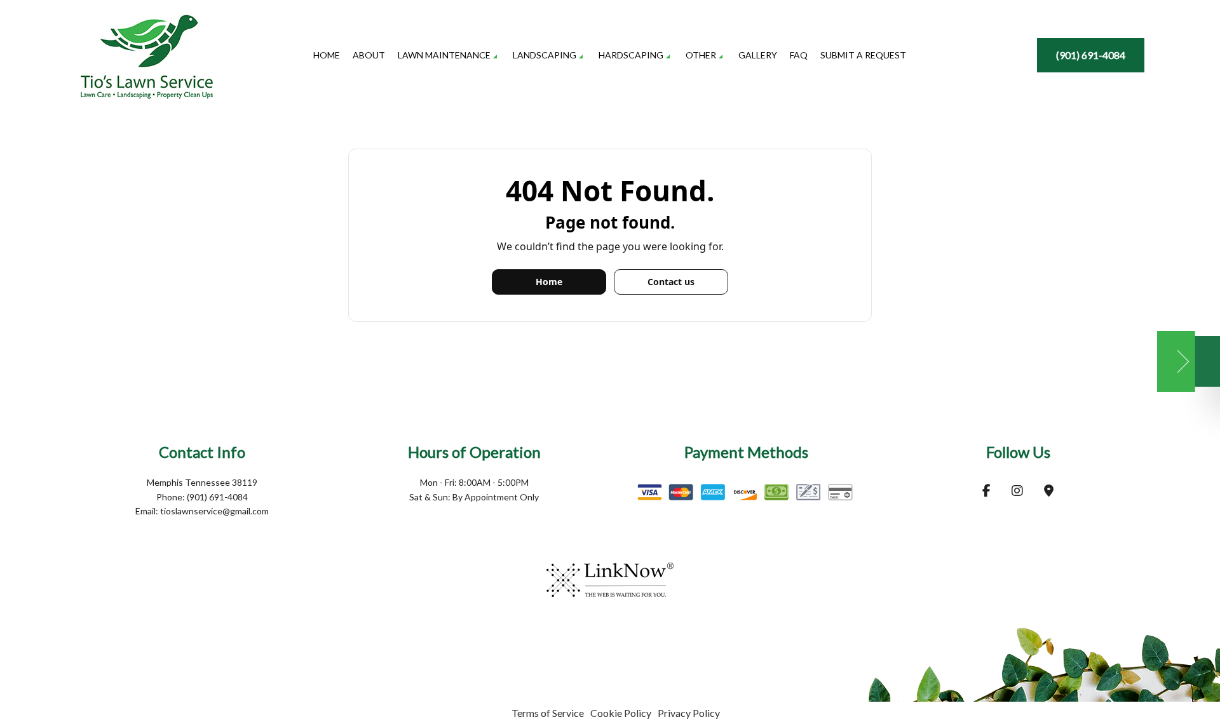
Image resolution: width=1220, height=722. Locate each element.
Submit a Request (863, 55)
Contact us (671, 282)
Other (701, 55)
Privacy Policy (689, 713)
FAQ (799, 55)
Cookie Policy (620, 713)
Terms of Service (548, 713)
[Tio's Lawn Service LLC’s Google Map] (1048, 491)
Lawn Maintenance (444, 55)
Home (326, 55)
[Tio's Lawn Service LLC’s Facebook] (986, 491)
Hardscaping (631, 55)
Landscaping (544, 55)
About (369, 55)
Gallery (757, 55)
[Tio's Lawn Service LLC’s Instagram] (1017, 491)
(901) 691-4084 (1090, 55)
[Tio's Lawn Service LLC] (147, 47)
